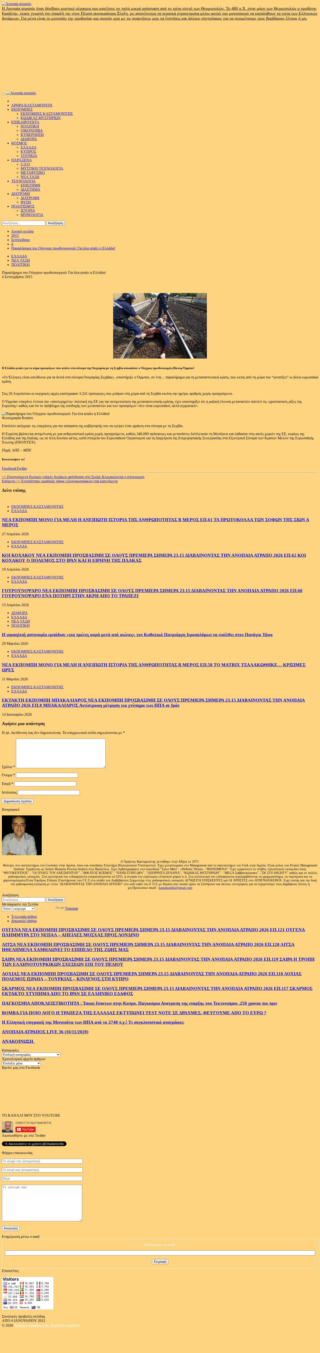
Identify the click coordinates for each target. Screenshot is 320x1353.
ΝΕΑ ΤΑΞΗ (30, 177)
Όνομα (8, 775)
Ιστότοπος (9, 792)
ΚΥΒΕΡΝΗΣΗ (32, 135)
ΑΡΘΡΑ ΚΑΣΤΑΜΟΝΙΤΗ (31, 105)
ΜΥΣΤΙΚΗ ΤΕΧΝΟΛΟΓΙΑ (42, 168)
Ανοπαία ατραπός (65, 1325)
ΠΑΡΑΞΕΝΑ (21, 160)
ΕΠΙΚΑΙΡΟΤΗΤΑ (25, 122)
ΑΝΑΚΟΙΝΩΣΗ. (18, 1041)
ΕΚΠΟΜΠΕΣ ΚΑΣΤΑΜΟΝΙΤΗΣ (47, 114)
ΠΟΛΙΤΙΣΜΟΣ (22, 206)
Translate (71, 908)
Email (7, 784)
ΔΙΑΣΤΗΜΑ (30, 189)
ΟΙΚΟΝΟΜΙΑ (32, 130)
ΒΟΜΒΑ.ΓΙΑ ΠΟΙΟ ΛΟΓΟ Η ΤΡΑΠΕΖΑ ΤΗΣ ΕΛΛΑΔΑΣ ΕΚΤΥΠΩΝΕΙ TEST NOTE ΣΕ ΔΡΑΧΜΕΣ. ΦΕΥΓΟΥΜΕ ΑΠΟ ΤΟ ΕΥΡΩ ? (134, 1012)
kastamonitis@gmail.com (175, 888)
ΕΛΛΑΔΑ (29, 147)
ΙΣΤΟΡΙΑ (28, 211)
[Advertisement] (160, 56)
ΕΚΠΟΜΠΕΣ (22, 109)
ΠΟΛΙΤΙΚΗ (30, 126)
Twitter (21, 468)
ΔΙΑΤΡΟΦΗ (20, 194)
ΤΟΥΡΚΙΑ (29, 156)
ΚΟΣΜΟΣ (19, 143)
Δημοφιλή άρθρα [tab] (24, 921)
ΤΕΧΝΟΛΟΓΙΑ (23, 181)
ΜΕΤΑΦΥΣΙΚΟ (33, 173)
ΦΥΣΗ (26, 202)
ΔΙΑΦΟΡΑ (29, 139)
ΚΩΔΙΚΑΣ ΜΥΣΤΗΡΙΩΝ (41, 118)
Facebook (9, 468)
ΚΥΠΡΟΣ (28, 152)
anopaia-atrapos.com (32, 1325)
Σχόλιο (8, 767)
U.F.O (25, 164)
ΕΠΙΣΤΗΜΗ (30, 185)
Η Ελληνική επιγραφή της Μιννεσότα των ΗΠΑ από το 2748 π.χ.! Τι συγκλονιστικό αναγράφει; (93, 1022)
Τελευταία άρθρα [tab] (24, 917)
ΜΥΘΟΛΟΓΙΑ (32, 215)
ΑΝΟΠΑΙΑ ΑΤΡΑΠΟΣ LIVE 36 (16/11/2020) (45, 1031)
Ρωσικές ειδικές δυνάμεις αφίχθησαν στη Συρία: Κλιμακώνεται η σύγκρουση (73, 477)
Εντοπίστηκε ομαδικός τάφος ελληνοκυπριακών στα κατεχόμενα (60, 481)
